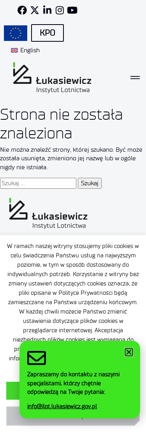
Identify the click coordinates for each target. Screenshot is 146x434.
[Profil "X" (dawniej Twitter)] (34, 10)
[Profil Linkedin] (47, 10)
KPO (47, 33)
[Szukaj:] (38, 183)
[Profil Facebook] (22, 10)
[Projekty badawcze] (15, 33)
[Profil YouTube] (72, 10)
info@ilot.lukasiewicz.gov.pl (62, 406)
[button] (128, 352)
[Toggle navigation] (135, 78)
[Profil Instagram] (59, 10)
